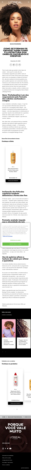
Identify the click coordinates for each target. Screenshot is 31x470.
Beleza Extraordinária (15, 44)
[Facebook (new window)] (5, 448)
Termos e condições (6, 464)
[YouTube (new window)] (10, 448)
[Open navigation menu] (28, 2)
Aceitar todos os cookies (15, 244)
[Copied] (16, 65)
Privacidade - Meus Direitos (7, 462)
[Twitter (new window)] (7, 448)
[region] (15, 235)
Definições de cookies (15, 240)
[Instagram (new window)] (3, 448)
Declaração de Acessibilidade (7, 455)
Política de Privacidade (6, 457)
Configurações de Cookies (7, 460)
